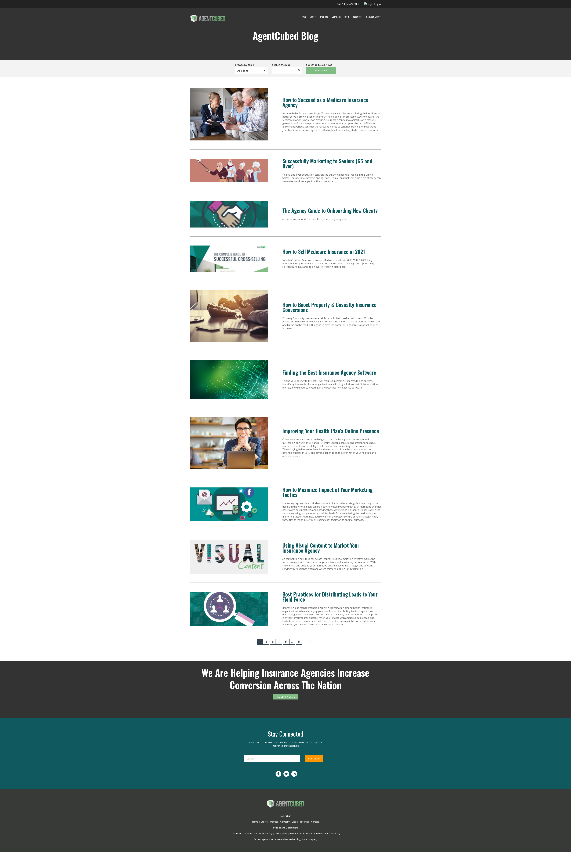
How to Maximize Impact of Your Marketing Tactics (327, 492)
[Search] (299, 70)
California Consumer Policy (327, 833)
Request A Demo (285, 696)
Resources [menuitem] (357, 16)
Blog (294, 821)
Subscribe (321, 70)
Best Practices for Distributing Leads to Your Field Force (330, 596)
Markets (274, 821)
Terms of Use (250, 833)
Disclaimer (236, 833)
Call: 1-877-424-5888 (348, 4)
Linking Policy (280, 833)
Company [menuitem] (336, 16)
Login (377, 4)
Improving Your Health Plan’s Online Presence (330, 431)
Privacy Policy (265, 833)
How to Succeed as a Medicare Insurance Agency (325, 102)
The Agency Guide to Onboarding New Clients (330, 210)
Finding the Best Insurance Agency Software (329, 372)
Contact (315, 821)
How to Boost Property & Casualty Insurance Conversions (329, 307)
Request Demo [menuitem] (373, 16)
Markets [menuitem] (324, 16)
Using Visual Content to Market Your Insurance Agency (320, 547)
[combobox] (287, 70)
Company (285, 821)
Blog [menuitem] (346, 16)
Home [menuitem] (303, 16)
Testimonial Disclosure (301, 833)
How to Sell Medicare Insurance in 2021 (323, 251)
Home (255, 821)
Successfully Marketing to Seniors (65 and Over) (327, 163)
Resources (304, 821)
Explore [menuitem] (313, 16)
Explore (264, 821)
